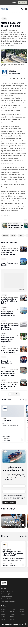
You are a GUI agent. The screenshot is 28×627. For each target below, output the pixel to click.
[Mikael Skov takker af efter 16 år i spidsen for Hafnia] (14, 299)
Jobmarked (13, 619)
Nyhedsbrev (22, 614)
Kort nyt (12, 611)
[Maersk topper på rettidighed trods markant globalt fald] (14, 312)
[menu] (26, 9)
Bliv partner (22, 2)
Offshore (3, 616)
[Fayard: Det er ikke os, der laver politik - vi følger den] (14, 384)
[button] (25, 220)
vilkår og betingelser (18, 497)
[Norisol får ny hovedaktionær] (14, 360)
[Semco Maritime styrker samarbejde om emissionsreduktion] (14, 250)
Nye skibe (13, 609)
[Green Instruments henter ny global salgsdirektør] (14, 338)
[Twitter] (17, 79)
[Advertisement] (14, 280)
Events (12, 616)
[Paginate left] (2, 423)
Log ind (14, 2)
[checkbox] (3, 497)
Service (3, 614)
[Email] (21, 79)
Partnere (21, 609)
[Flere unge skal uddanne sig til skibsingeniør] (14, 349)
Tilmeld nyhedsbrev (9, 502)
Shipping (3, 609)
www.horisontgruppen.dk (8, 601)
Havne (3, 619)
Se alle (22, 400)
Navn (3, 483)
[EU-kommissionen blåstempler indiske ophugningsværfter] (14, 372)
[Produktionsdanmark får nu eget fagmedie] (11, 226)
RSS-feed (21, 611)
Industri (3, 611)
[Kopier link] (24, 78)
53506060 (8, 599)
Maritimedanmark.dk (14, 73)
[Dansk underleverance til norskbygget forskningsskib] (14, 325)
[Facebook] (11, 79)
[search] (22, 9)
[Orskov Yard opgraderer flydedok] (14, 262)
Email (3, 489)
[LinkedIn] (14, 79)
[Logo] (4, 9)
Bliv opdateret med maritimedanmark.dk (12, 624)
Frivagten (12, 614)
